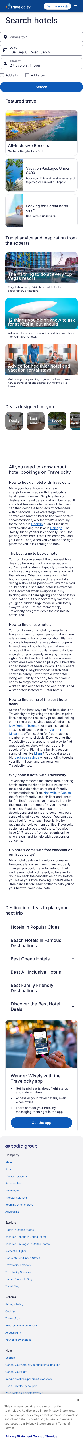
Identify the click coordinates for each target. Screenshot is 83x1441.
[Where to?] (41, 37)
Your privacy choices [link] (18, 1339)
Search (41, 87)
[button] (43, 927)
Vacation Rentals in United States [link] (25, 1236)
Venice (66, 793)
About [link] (9, 1162)
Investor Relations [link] (16, 1197)
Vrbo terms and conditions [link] (21, 1325)
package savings (26, 757)
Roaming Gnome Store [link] (19, 1204)
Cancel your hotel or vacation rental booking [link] (32, 1364)
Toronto (33, 725)
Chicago (56, 528)
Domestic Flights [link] (15, 1251)
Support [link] (10, 1357)
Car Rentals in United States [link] (22, 1258)
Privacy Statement (19, 1436)
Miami (38, 753)
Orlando (37, 524)
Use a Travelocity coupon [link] (21, 1386)
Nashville (50, 793)
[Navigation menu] (75, 6)
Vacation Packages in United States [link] (27, 1244)
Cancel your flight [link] (16, 1371)
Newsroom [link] (12, 1190)
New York (16, 725)
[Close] (78, 1400)
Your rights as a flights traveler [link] (23, 1393)
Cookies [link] (10, 1311)
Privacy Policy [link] (14, 1304)
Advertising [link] (12, 1211)
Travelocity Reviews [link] (18, 1265)
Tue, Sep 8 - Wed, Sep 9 (30, 52)
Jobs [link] (8, 1169)
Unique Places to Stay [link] (19, 1279)
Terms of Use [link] (13, 1318)
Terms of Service (45, 1436)
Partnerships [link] (13, 1183)
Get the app (41, 1122)
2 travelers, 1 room (25, 65)
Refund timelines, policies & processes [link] (28, 1379)
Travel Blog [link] (12, 1286)
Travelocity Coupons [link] (18, 1272)
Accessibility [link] (13, 1332)
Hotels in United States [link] (19, 1229)
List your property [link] (16, 1176)
